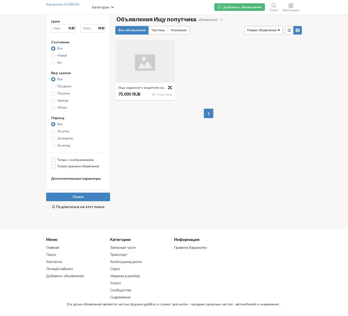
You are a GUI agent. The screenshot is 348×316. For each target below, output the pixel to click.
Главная (52, 247)
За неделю (65, 138)
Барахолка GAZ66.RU (63, 4)
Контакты (54, 262)
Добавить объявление (65, 276)
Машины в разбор (125, 276)
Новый (62, 55)
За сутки (63, 131)
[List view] (289, 30)
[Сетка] (297, 30)
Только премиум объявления (78, 166)
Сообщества (120, 290)
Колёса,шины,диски (126, 262)
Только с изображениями (75, 160)
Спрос (115, 269)
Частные (158, 30)
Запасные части (123, 247)
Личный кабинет (59, 269)
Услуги (115, 283)
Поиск (78, 197)
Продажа (64, 86)
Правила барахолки (190, 247)
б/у (59, 63)
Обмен (62, 108)
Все (60, 48)
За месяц (63, 145)
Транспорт (118, 255)
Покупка (63, 93)
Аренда (62, 100)
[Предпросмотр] (170, 87)
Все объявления (132, 30)
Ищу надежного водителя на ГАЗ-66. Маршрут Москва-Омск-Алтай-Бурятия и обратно (146, 88)
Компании (179, 30)
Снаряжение (120, 297)
